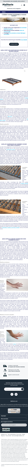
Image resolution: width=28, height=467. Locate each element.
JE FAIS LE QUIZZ (14, 44)
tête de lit (10, 116)
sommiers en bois (11, 149)
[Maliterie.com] (8, 5)
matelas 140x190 (24, 183)
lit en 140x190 (24, 39)
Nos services (4, 418)
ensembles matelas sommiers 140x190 (10, 227)
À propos (3, 416)
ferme (14, 344)
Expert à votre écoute (13, 374)
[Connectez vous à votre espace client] (21, 5)
